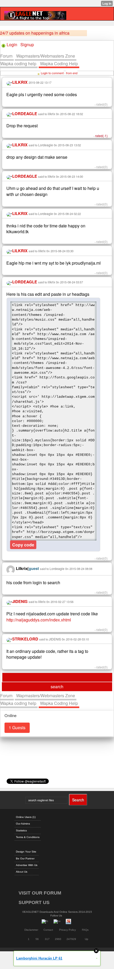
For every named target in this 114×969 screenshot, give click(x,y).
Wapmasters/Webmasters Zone (45, 56)
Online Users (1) (26, 817)
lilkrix (51, 113)
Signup (27, 44)
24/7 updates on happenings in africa (34, 33)
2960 (58, 939)
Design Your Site (26, 851)
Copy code (23, 545)
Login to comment (52, 73)
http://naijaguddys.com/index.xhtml (38, 620)
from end (71, 73)
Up (86, 939)
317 (47, 939)
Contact (48, 929)
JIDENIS (55, 639)
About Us (21, 871)
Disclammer (31, 929)
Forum (6, 56)
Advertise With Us (26, 865)
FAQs (85, 929)
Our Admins (23, 823)
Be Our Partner (25, 858)
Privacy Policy (67, 929)
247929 (71, 939)
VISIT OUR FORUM (40, 893)
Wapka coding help (18, 63)
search (57, 687)
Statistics (21, 830)
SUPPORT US (34, 902)
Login (12, 44)
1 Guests (17, 727)
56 (37, 939)
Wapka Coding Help (59, 63)
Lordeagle (45, 145)
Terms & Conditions (28, 837)
